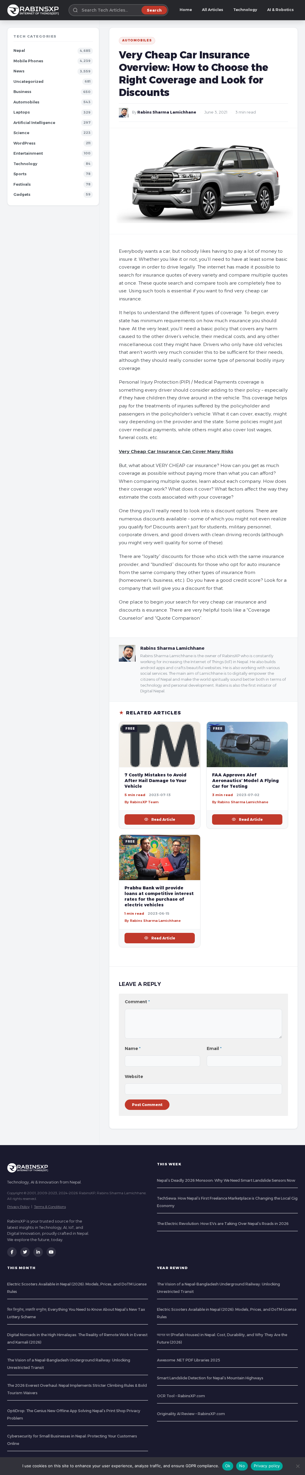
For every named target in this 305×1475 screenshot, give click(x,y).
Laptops (21, 112)
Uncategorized (28, 81)
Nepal (19, 50)
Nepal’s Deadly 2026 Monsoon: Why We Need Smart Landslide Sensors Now (226, 1180)
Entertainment (28, 153)
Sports (20, 174)
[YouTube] (51, 1252)
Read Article (163, 819)
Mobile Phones (28, 61)
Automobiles (26, 102)
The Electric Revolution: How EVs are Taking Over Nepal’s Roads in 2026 (223, 1223)
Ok (228, 1465)
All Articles (212, 9)
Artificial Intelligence (34, 122)
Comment (137, 1001)
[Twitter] (25, 1252)
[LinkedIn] (38, 1252)
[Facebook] (12, 1252)
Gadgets (21, 194)
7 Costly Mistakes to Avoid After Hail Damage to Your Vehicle (155, 780)
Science (21, 133)
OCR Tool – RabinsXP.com (181, 1396)
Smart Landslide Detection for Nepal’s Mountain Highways (210, 1378)
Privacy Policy (18, 1206)
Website (134, 1076)
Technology (245, 9)
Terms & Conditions (50, 1206)
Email (214, 1048)
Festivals (22, 184)
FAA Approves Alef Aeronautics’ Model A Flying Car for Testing (245, 780)
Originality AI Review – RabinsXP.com (191, 1414)
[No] (298, 1466)
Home (186, 9)
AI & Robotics (280, 9)
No (242, 1465)
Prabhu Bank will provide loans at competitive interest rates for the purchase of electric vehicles (159, 896)
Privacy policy (267, 1465)
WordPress (24, 143)
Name (133, 1048)
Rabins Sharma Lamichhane (166, 112)
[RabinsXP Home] (34, 10)
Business (22, 91)
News (18, 71)
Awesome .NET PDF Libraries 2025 (188, 1360)
